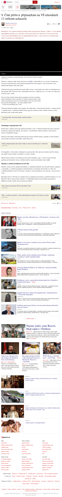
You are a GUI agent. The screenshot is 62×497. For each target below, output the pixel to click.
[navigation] (2, 2)
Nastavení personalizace (31, 490)
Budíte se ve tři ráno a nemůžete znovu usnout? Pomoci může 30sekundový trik (36, 243)
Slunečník (35, 476)
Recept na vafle (5, 467)
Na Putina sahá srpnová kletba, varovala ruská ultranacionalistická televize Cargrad (37, 306)
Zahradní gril (28, 478)
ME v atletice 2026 (46, 449)
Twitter (9, 489)
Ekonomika (19, 221)
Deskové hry (51, 481)
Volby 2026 (4, 443)
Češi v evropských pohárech (51, 473)
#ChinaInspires (12, 102)
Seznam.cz (57, 2)
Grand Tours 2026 (26, 453)
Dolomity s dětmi (26, 469)
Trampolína (29, 476)
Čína (20, 207)
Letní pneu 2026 (46, 459)
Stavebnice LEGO (26, 481)
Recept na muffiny (5, 461)
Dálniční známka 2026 (47, 461)
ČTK (16, 23)
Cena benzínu (39, 473)
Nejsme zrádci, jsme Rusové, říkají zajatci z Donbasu (41, 327)
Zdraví (18, 246)
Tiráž (23, 489)
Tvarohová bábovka (6, 465)
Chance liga (45, 443)
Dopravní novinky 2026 (47, 463)
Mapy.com (14, 473)
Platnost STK (45, 469)
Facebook (4, 489)
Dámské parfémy (36, 481)
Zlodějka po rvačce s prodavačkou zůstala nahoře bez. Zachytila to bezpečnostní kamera (37, 281)
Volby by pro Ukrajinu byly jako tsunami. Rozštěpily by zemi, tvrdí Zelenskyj (9, 358)
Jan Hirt (23, 447)
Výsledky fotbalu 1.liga (47, 445)
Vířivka (34, 478)
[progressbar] (31, 71)
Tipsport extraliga (46, 447)
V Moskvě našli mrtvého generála (27, 230)
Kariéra (19, 489)
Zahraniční (19, 309)
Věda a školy (4, 119)
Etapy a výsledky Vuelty (27, 445)
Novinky (12, 23)
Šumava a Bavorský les (27, 463)
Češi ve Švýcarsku (26, 465)
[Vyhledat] (35, 2)
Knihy (18, 271)
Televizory (57, 481)
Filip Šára (7, 23)
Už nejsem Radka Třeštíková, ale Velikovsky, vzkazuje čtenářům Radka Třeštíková (37, 268)
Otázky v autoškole (46, 467)
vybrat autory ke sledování (10, 25)
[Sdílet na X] (60, 203)
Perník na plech (5, 469)
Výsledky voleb (4, 447)
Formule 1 (44, 451)
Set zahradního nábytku (50, 476)
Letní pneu (43, 481)
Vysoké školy (15, 207)
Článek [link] (3, 45)
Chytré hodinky (25, 483)
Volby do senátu (5, 451)
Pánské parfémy (34, 483)
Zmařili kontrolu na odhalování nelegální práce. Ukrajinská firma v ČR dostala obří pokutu (37, 294)
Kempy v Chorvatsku (27, 459)
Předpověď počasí (22, 473)
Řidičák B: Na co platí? (47, 465)
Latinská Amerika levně (27, 467)
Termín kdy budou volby (7, 449)
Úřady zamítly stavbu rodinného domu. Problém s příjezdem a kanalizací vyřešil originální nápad (36, 256)
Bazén (13, 476)
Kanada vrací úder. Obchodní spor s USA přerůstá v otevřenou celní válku (38, 218)
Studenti (34, 207)
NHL (43, 453)
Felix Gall (24, 451)
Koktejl (18, 284)
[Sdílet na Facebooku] (58, 203)
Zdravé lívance (4, 463)
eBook (50, 24)
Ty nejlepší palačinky (6, 459)
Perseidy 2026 (31, 473)
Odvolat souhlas (55, 489)
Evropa (18, 231)
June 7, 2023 (19, 104)
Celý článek (33, 338)
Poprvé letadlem (26, 461)
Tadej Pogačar (25, 449)
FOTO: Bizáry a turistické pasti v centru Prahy (51, 357)
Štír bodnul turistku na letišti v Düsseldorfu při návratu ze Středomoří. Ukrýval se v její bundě (31, 358)
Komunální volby (5, 453)
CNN (48, 160)
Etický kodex (39, 489)
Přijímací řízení (26, 207)
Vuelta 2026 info (25, 443)
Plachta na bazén (21, 476)
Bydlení (18, 258)
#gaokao (38, 97)
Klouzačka (41, 476)
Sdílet (56, 24)
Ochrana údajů (46, 489)
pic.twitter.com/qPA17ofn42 (24, 102)
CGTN (31, 81)
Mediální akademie (30, 489)
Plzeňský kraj (20, 296)
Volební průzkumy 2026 (6, 445)
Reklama (14, 489)
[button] (31, 56)
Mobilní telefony (17, 481)
